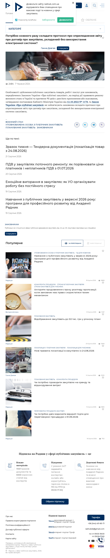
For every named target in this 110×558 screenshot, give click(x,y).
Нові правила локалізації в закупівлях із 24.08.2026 (64, 350)
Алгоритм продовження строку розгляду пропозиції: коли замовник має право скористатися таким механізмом (65, 292)
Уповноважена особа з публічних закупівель (34, 124)
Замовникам (45, 127)
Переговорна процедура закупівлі (49, 411)
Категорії (15, 28)
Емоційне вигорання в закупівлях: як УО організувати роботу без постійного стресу (50, 184)
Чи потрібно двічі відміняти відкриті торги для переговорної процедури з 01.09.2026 (61, 415)
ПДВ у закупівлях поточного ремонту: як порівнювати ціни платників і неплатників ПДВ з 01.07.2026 (54, 166)
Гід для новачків (83, 253)
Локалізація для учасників (78, 348)
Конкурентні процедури (45, 284)
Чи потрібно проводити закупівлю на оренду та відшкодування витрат (62, 384)
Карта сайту (11, 538)
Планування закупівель (20, 127)
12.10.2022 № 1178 (77, 101)
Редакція (9, 280)
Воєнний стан (14, 122)
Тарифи (96, 517)
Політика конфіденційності (18, 525)
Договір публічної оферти (17, 530)
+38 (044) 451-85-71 (96, 523)
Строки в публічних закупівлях (70, 284)
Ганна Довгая (48, 48)
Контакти (10, 534)
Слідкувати (63, 48)
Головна (10, 13)
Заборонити (48, 19)
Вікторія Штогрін (12, 312)
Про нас (9, 516)
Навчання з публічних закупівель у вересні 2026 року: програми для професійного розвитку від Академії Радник (51, 203)
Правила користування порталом (21, 521)
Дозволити (65, 19)
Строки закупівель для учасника (48, 286)
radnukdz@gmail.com (94, 529)
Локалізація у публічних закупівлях (50, 348)
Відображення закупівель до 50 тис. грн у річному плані (67, 319)
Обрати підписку (55, 501)
